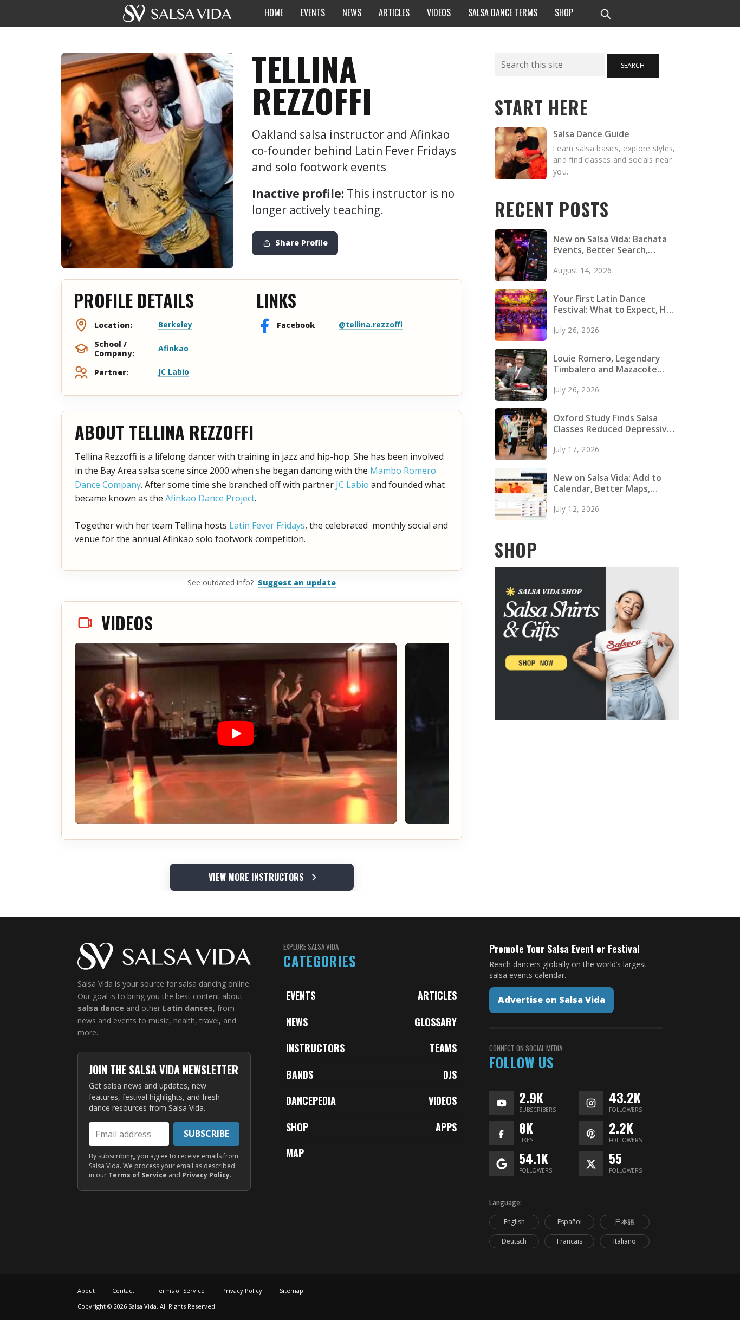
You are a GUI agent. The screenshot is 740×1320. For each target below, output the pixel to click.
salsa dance (100, 1008)
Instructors (315, 1048)
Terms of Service (137, 1175)
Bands (299, 1074)
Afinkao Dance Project (210, 498)
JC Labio (173, 371)
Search (633, 65)
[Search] (605, 13)
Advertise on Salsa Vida (551, 1000)
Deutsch (514, 1241)
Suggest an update (297, 582)
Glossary (435, 1022)
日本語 (624, 1221)
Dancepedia (311, 1100)
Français (569, 1241)
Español (569, 1221)
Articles (437, 995)
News (297, 1022)
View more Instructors (256, 877)
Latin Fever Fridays (267, 525)
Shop (297, 1127)
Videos (443, 1100)
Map (295, 1153)
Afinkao (173, 348)
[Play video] (236, 733)
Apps (446, 1127)
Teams (443, 1048)
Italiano (624, 1241)
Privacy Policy (206, 1175)
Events (300, 995)
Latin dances (188, 1008)
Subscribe (206, 1133)
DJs (450, 1074)
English (514, 1221)
